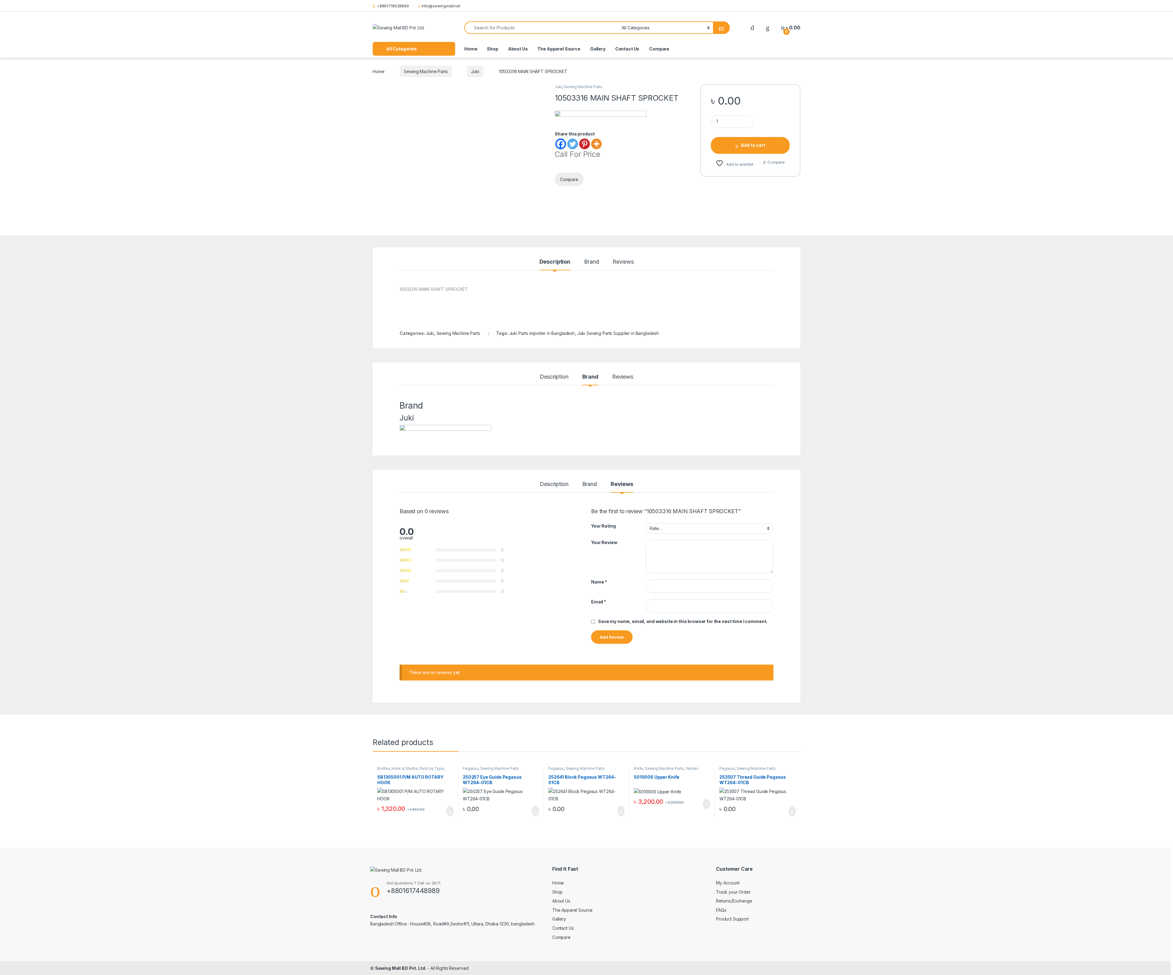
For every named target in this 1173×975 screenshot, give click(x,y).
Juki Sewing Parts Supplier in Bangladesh (618, 333)
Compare (659, 48)
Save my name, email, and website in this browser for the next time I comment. (682, 621)
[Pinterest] (584, 144)
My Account (728, 882)
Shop (492, 48)
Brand (591, 262)
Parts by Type (431, 768)
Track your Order (733, 892)
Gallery (597, 48)
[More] (596, 144)
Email (598, 601)
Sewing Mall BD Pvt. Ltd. (400, 968)
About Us (518, 48)
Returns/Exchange (734, 900)
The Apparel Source (558, 48)
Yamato (692, 768)
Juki (475, 71)
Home (470, 48)
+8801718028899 (393, 5)
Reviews (623, 262)
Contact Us (627, 48)
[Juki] (600, 120)
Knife (638, 768)
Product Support (732, 918)
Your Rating (603, 525)
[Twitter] (572, 144)
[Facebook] (560, 144)
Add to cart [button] (449, 811)
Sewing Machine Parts (426, 71)
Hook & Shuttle (405, 768)
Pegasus (470, 768)
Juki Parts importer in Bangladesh (542, 333)
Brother (383, 768)
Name (599, 581)
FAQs (721, 910)
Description (554, 262)
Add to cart (753, 145)
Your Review (604, 542)
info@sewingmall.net (441, 5)
